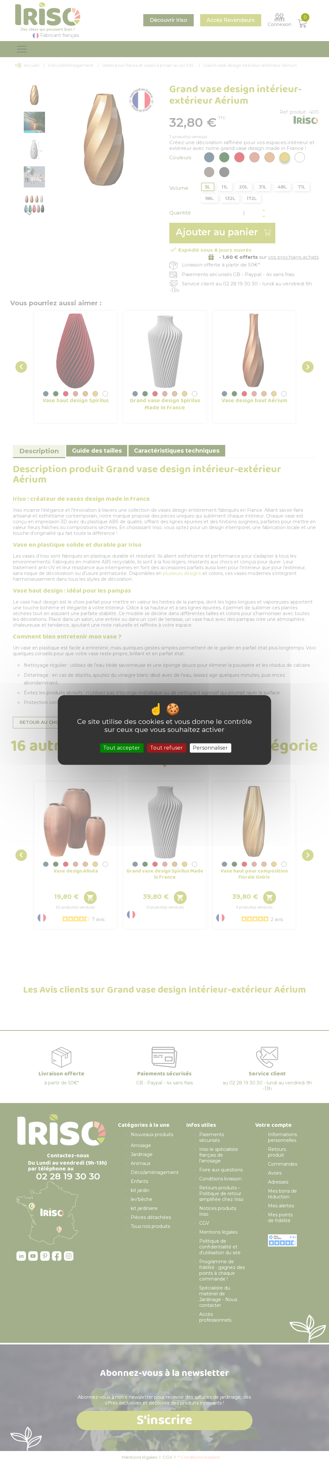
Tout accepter (121, 748)
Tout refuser (166, 748)
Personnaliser (210, 748)
